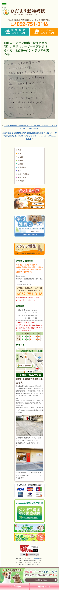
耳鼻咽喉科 (22, 167)
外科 (19, 150)
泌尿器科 (21, 157)
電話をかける (44, 586)
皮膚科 (20, 164)
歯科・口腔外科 (23, 174)
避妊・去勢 (22, 177)
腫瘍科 (20, 160)
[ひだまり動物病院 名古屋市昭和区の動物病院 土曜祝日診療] (29, 11)
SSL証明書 (35, 558)
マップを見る (15, 586)
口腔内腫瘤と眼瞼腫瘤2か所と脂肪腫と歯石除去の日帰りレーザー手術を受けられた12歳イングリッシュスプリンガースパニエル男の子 (29, 135)
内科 (19, 153)
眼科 (19, 171)
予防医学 (21, 181)
